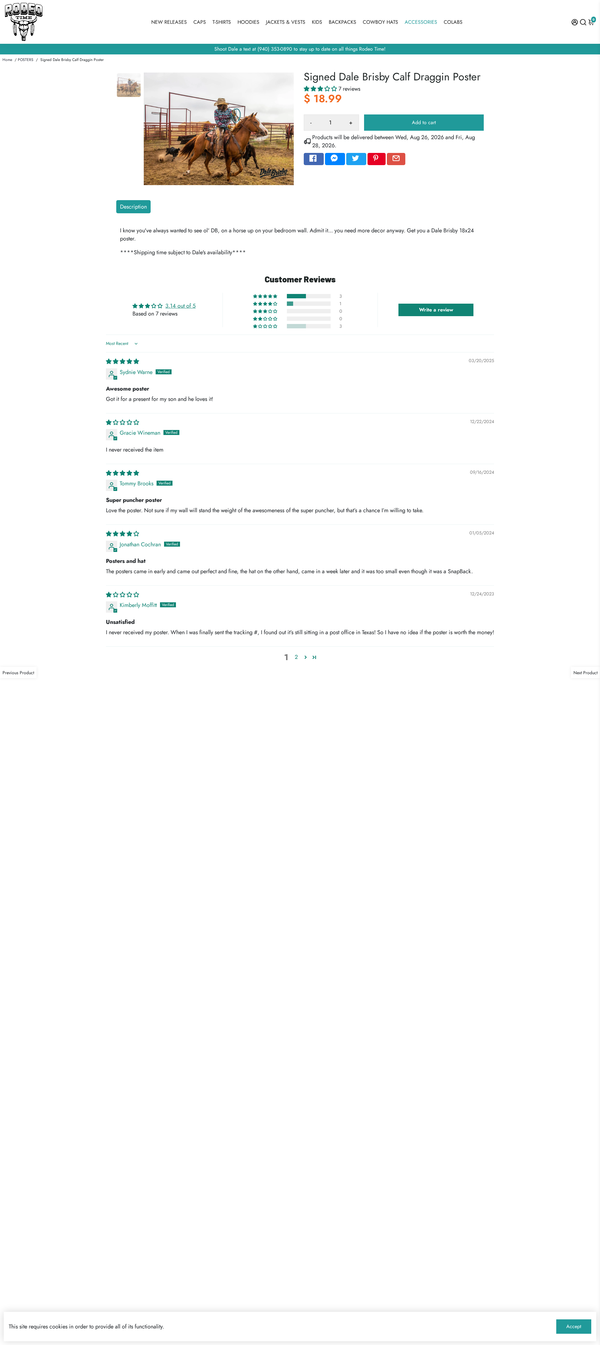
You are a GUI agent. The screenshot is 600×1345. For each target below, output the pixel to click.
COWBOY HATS (380, 22)
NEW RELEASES (169, 22)
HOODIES (248, 22)
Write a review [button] (436, 309)
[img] (122, 361)
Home (7, 60)
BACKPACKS (342, 22)
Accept (573, 1326)
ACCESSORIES (421, 22)
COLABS (453, 22)
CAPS (199, 22)
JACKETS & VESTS (285, 22)
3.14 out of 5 (180, 306)
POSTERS (25, 60)
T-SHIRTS (221, 22)
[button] (321, 89)
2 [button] (296, 657)
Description (133, 207)
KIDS (317, 22)
